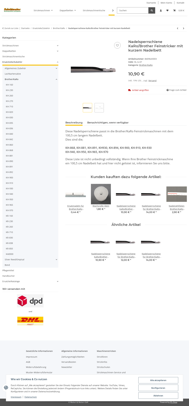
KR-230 (9, 221)
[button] (161, 10)
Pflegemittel (8, 270)
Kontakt (180, 2)
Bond (7, 265)
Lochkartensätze (13, 73)
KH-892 (9, 172)
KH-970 (9, 210)
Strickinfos (102, 362)
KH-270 (9, 101)
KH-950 (9, 199)
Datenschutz (31, 397)
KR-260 (9, 226)
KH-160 (9, 84)
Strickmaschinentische (13, 56)
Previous (70, 201)
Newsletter (66, 367)
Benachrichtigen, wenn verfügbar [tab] (108, 122)
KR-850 (9, 248)
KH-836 (9, 128)
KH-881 (9, 155)
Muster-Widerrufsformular (39, 372)
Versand (152, 80)
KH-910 (9, 183)
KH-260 (9, 95)
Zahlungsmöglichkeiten (72, 356)
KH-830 (9, 117)
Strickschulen (103, 367)
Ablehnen (158, 395)
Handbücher (8, 275)
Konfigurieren (158, 388)
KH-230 (9, 90)
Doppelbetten (9, 51)
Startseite (151, 2)
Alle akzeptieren (158, 380)
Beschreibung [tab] (74, 122)
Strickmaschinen (10, 45)
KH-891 (9, 166)
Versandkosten (68, 362)
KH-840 (9, 133)
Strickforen (102, 356)
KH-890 (9, 161)
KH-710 (9, 106)
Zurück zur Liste (11, 28)
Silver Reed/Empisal (14, 259)
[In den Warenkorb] (67, 38)
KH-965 (9, 204)
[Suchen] (151, 10)
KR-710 (9, 232)
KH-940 (9, 194)
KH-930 (9, 188)
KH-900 (9, 177)
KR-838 (9, 243)
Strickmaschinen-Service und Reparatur (111, 374)
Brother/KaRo (146, 65)
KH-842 (9, 139)
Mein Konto (166, 2)
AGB (28, 362)
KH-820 (9, 112)
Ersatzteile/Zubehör (12, 62)
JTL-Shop (173, 402)
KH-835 (9, 123)
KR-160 (9, 215)
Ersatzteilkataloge (11, 281)
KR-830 (9, 237)
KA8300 (9, 254)
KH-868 (9, 150)
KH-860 (9, 144)
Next (181, 201)
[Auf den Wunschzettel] (117, 45)
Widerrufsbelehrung (36, 367)
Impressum (16, 397)
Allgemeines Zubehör (15, 68)
